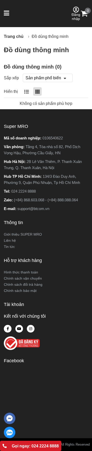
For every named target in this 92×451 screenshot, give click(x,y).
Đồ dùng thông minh (50, 36)
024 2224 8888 (23, 191)
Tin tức (9, 247)
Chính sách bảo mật (20, 291)
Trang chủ (14, 36)
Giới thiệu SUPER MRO (23, 234)
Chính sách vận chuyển (23, 278)
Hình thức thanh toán (21, 272)
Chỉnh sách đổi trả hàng (23, 284)
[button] (7, 13)
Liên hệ (10, 240)
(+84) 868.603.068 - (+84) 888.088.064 (46, 200)
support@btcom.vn (33, 208)
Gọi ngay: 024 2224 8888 (35, 446)
